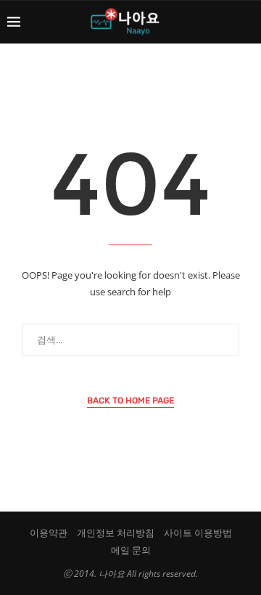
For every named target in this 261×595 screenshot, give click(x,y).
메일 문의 (131, 550)
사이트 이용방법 (198, 532)
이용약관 (48, 532)
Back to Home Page (130, 400)
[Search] (246, 22)
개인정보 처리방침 (115, 532)
